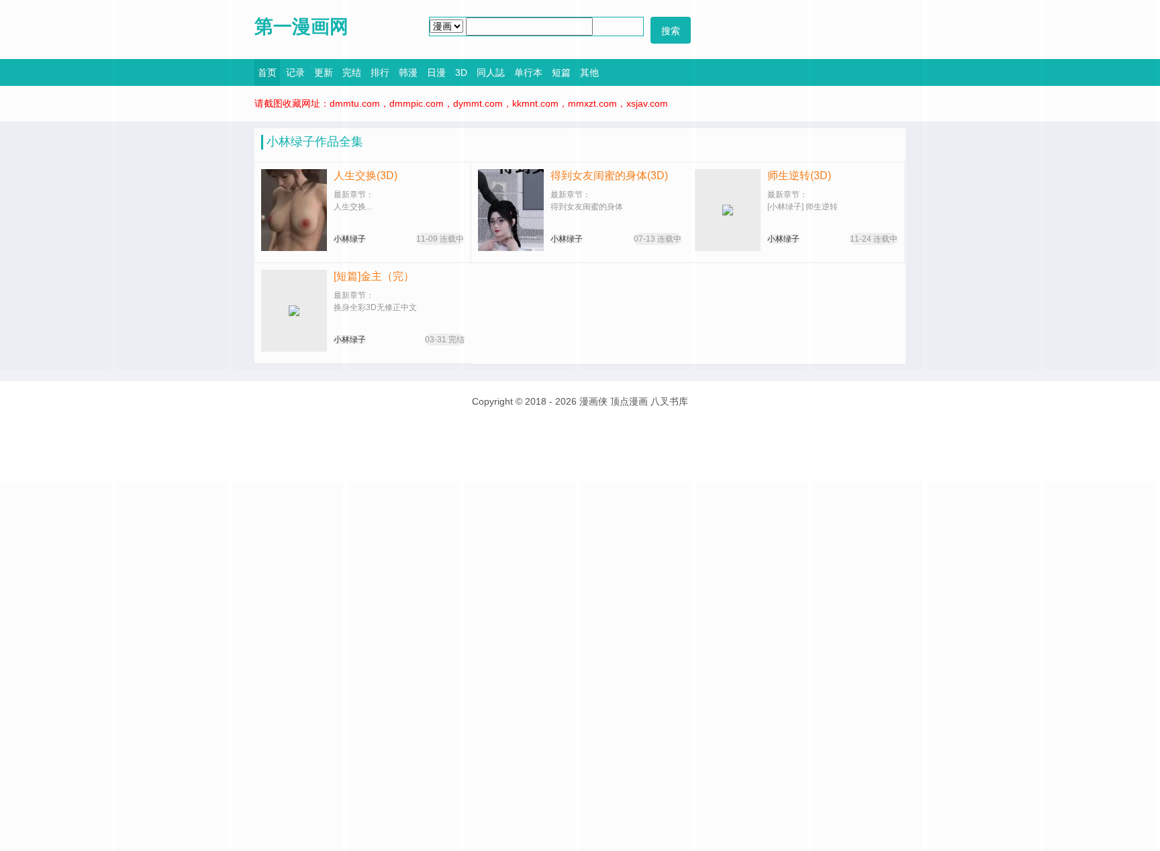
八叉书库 (669, 401)
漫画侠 (593, 401)
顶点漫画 (629, 401)
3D (461, 72)
